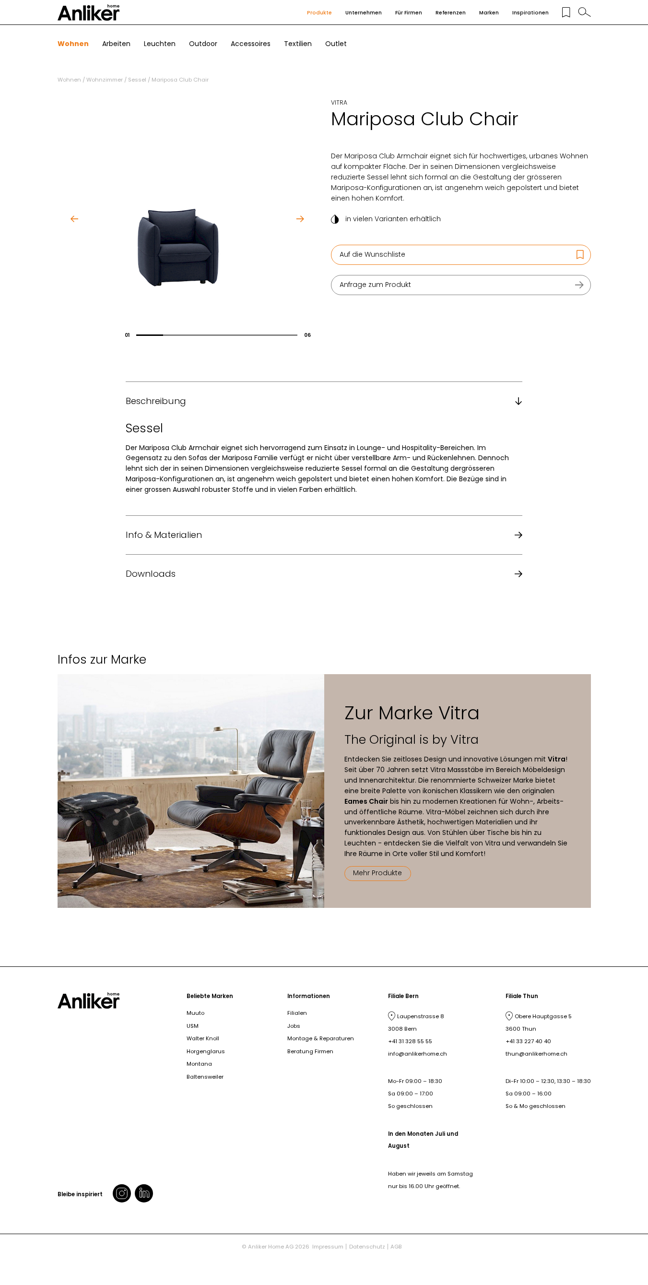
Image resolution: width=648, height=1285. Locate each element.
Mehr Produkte (377, 873)
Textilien (298, 43)
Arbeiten (116, 43)
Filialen (297, 1013)
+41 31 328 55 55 (410, 1041)
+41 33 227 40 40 (528, 1041)
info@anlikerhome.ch (417, 1054)
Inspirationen (530, 12)
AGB (396, 1246)
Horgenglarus (206, 1051)
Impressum (327, 1246)
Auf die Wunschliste (372, 254)
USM (193, 1026)
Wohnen (73, 43)
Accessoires (251, 43)
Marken (489, 12)
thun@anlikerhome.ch (536, 1054)
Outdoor (203, 43)
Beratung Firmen (310, 1051)
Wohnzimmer (104, 79)
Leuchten (160, 43)
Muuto (195, 1013)
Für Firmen (408, 12)
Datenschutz (367, 1246)
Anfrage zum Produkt (375, 284)
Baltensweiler (205, 1077)
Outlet (336, 43)
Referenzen (451, 12)
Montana (199, 1064)
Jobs (293, 1026)
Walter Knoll (203, 1038)
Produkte (319, 12)
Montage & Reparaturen (320, 1038)
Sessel (137, 79)
